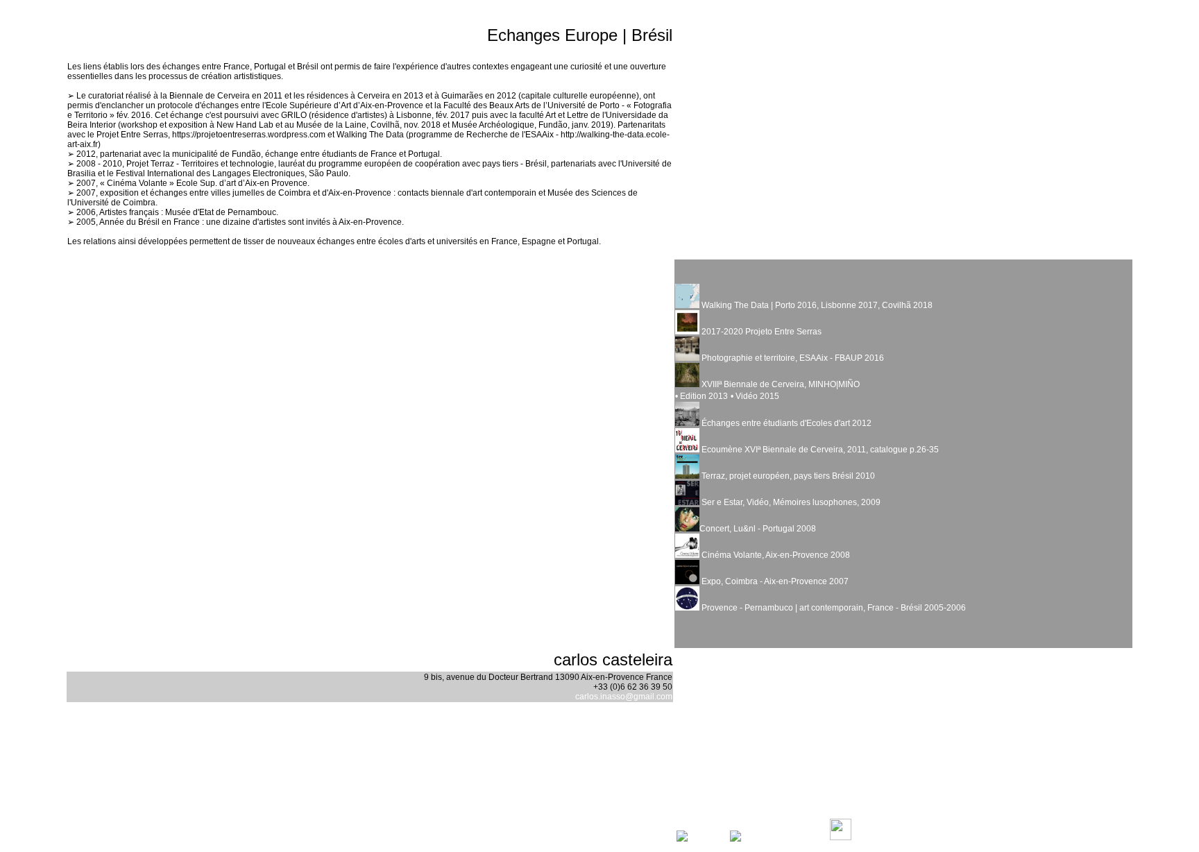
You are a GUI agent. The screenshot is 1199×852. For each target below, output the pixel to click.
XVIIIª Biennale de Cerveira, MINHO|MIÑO (779, 384)
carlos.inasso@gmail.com (623, 696)
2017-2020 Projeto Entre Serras (761, 331)
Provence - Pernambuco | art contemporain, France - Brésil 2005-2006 (832, 608)
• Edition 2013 (701, 396)
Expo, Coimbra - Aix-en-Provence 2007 (774, 581)
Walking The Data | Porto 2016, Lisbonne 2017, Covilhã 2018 (816, 305)
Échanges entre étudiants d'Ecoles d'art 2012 (785, 423)
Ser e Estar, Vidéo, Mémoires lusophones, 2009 (790, 502)
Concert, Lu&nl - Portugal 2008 (757, 529)
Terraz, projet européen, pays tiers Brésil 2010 (787, 476)
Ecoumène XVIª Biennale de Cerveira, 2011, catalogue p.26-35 (819, 449)
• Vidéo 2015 (755, 396)
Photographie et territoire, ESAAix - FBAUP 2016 (791, 358)
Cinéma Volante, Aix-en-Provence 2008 (774, 555)
